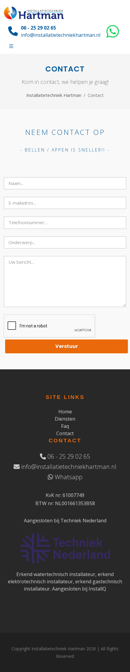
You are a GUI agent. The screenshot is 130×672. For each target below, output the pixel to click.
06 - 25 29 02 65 (38, 27)
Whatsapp (68, 477)
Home (65, 411)
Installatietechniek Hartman (53, 95)
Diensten (65, 419)
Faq (65, 426)
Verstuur (66, 346)
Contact (65, 433)
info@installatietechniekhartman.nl (60, 35)
